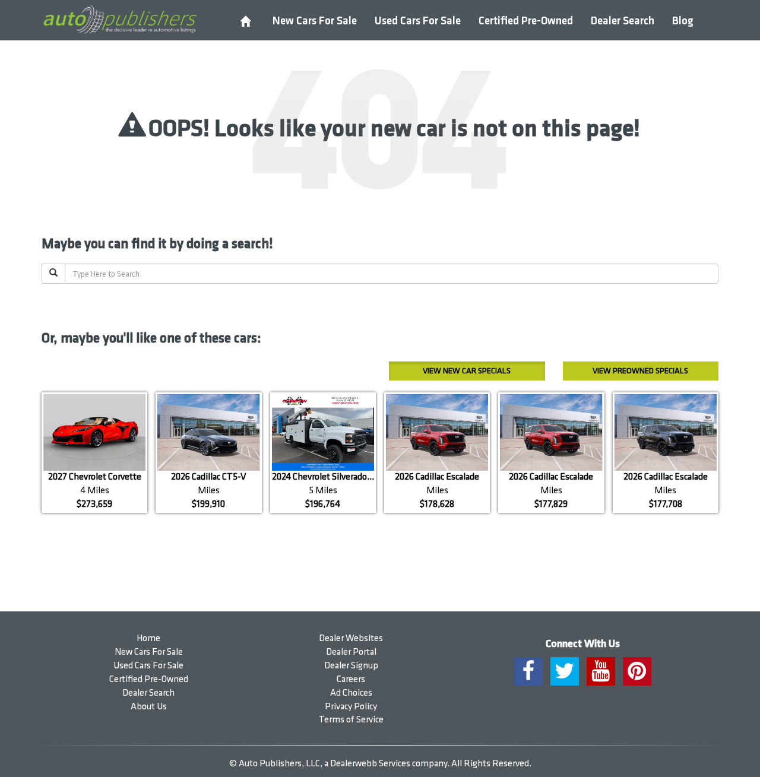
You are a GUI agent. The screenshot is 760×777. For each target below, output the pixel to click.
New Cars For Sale (315, 21)
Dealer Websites (351, 638)
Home (148, 638)
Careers (351, 679)
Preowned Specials (640, 371)
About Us (149, 706)
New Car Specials (467, 371)
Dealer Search (622, 21)
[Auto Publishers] (120, 20)
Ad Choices (351, 693)
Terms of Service (351, 719)
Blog (683, 21)
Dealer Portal (351, 652)
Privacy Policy (351, 706)
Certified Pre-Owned (526, 21)
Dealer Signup (351, 665)
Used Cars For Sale (418, 21)
